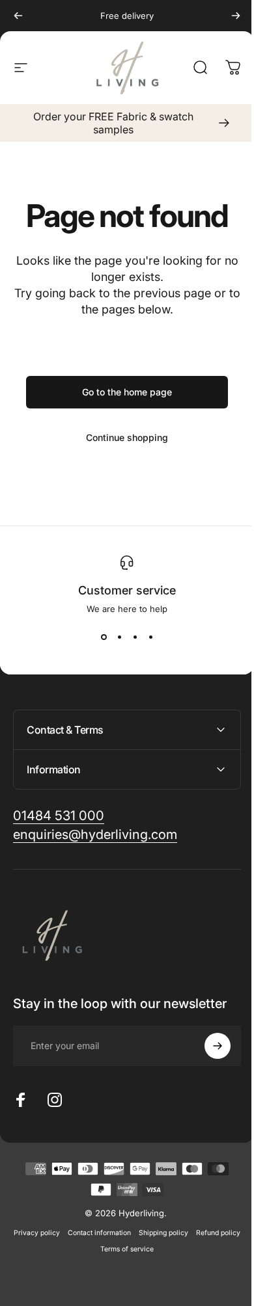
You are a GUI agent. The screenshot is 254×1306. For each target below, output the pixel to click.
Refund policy (92, 1249)
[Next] (226, 15)
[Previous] (18, 15)
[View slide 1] (99, 637)
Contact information (120, 1233)
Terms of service (148, 1249)
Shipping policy (185, 1233)
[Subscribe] (208, 1046)
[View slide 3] (130, 637)
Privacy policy (58, 1233)
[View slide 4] (146, 637)
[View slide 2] (114, 637)
